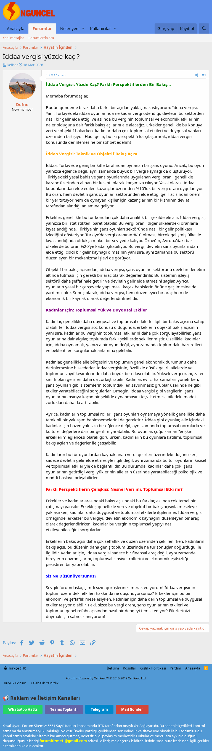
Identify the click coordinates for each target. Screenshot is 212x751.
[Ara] (204, 28)
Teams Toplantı (64, 709)
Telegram (99, 709)
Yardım (175, 668)
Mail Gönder (132, 709)
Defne (11, 64)
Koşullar (129, 668)
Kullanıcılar (100, 28)
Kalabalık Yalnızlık (44, 682)
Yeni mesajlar (13, 37)
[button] (83, 28)
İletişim (113, 668)
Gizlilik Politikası (153, 668)
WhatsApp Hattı (22, 709)
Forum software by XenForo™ (106, 678)
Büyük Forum (15, 682)
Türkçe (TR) (16, 668)
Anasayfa (15, 28)
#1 (204, 75)
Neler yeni (70, 28)
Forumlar (42, 28)
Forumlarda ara (41, 37)
